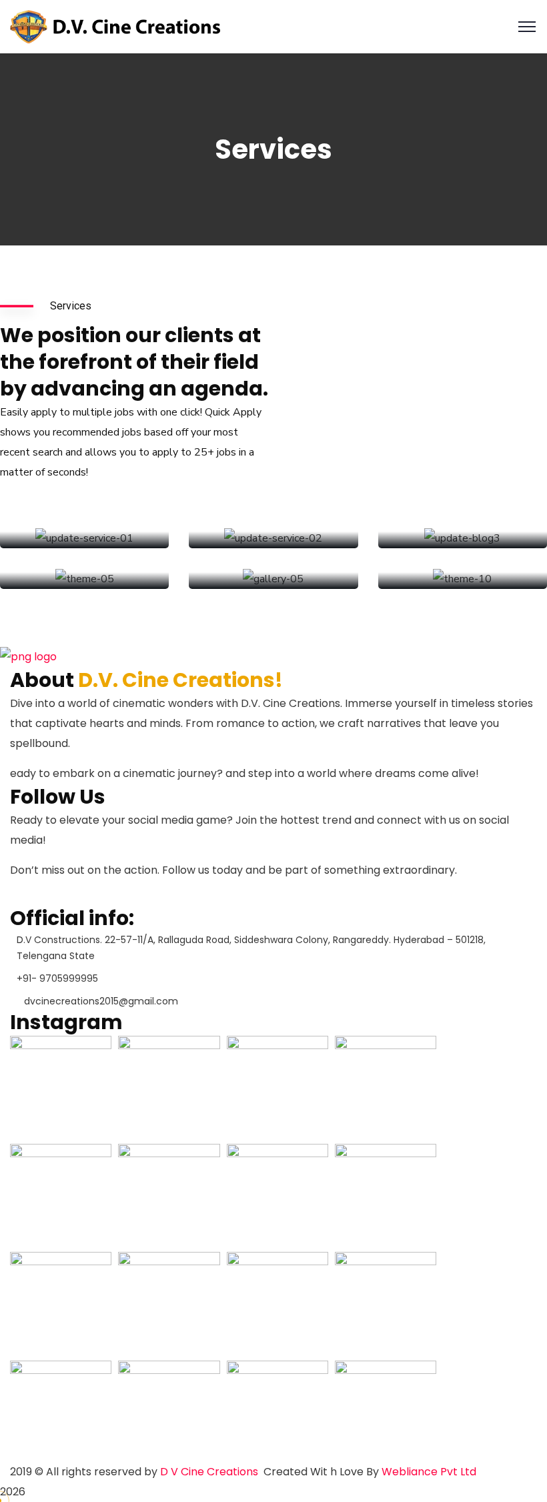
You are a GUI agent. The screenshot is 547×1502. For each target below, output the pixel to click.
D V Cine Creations (209, 1471)
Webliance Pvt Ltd (429, 1471)
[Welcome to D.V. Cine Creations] (115, 26)
